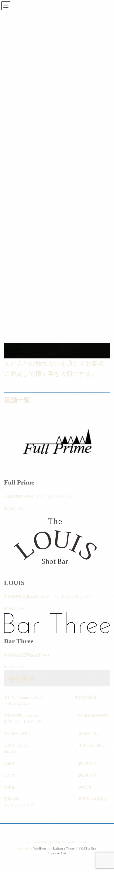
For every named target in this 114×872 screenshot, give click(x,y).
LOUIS (14, 582)
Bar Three (18, 641)
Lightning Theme (63, 848)
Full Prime (19, 482)
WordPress (39, 848)
